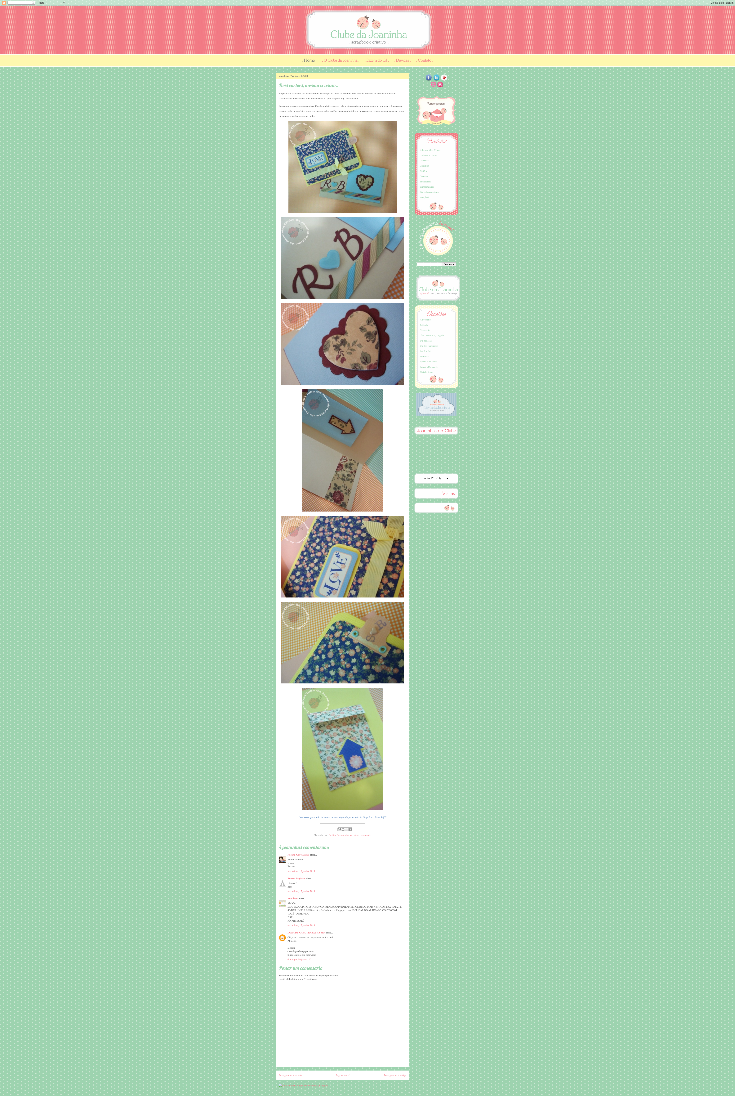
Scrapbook (425, 197)
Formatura (424, 356)
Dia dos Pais (425, 351)
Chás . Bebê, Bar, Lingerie (432, 335)
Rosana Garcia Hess (298, 854)
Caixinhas (424, 160)
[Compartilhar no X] (347, 829)
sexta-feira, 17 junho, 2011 (301, 871)
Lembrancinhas (427, 186)
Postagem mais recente (290, 1075)
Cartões (423, 170)
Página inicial (343, 1075)
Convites (424, 176)
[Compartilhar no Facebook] (350, 829)
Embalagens (425, 181)
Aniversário (425, 319)
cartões (354, 834)
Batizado (424, 324)
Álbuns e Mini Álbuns (430, 149)
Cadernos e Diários (428, 155)
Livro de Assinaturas (429, 191)
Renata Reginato (296, 878)
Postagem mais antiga (395, 1075)
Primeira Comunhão (429, 366)
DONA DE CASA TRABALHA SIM (306, 932)
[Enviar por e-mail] (339, 829)
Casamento (425, 330)
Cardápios (424, 165)
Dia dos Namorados (429, 345)
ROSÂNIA (293, 898)
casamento (365, 834)
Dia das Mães (426, 340)
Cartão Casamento (339, 834)
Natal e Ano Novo (428, 361)
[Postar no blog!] (343, 829)
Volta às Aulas (426, 372)
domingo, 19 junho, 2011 (300, 959)
